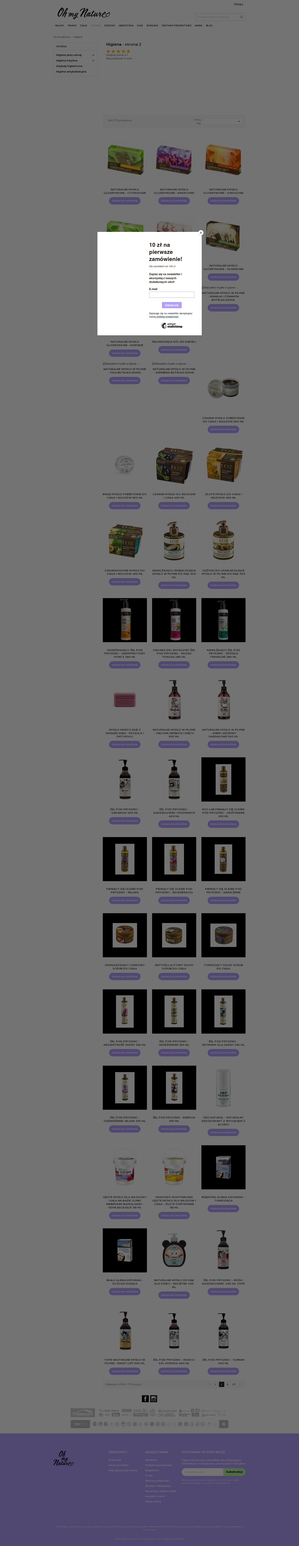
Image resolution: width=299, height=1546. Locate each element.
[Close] (200, 232)
